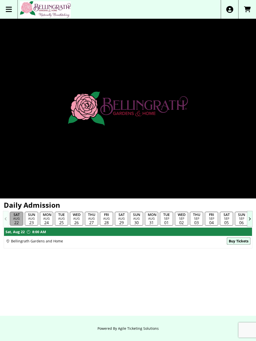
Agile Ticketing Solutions (138, 328)
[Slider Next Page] (249, 219)
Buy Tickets (238, 241)
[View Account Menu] (229, 9)
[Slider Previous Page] (5, 219)
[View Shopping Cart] (247, 9)
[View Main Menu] (9, 9)
